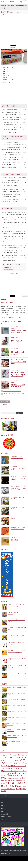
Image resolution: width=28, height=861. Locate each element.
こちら (10, 314)
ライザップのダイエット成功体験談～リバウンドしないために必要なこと (18, 478)
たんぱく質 (4, 12)
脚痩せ (12, 786)
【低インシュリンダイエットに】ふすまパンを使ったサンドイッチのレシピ (18, 539)
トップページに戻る (5, 401)
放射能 (22, 780)
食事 (22, 359)
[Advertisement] (14, 29)
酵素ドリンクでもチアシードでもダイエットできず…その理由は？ (18, 352)
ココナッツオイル (16, 760)
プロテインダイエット (11, 12)
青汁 (2, 791)
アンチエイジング (8, 757)
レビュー (18, 773)
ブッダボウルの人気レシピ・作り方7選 (17, 635)
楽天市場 (6, 269)
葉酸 (20, 786)
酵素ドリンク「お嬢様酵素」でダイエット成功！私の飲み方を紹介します (18, 374)
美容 (7, 786)
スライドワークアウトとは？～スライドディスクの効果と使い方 (14, 394)
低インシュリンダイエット (17, 775)
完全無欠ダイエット (8, 780)
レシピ (2, 799)
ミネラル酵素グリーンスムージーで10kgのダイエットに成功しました (18, 468)
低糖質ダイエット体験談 (6, 816)
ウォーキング (20, 757)
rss (21, 2)
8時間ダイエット (5, 755)
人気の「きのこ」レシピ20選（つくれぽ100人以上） (17, 699)
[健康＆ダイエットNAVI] (8, 1)
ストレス (13, 763)
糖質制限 (16, 783)
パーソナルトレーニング (16, 768)
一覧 (7, 775)
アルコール (23, 755)
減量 (19, 359)
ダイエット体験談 (5, 11)
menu (25, 1)
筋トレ (8, 783)
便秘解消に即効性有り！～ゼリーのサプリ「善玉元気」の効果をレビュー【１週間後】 (18, 488)
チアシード (15, 766)
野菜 (21, 789)
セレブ (18, 763)
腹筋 (17, 786)
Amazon (11, 269)
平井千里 (18, 780)
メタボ (6, 773)
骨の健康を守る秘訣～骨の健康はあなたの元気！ (12, 391)
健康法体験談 (3, 819)
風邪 (5, 791)
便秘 (3, 778)
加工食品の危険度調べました (13, 778)
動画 (24, 778)
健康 (2, 805)
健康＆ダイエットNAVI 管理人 (8, 302)
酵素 (17, 789)
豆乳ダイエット (11, 789)
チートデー (21, 766)
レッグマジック (11, 773)
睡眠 (4, 783)
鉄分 (24, 789)
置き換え (17, 12)
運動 (2, 811)
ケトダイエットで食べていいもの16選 (17, 673)
